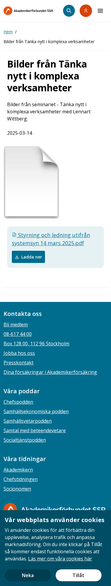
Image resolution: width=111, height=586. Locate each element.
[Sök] (69, 11)
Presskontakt (18, 362)
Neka (28, 575)
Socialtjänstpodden (25, 440)
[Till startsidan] (33, 11)
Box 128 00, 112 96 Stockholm (36, 343)
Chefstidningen (21, 479)
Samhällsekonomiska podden (36, 411)
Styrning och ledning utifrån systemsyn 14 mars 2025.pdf (51, 239)
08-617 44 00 (18, 334)
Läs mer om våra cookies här (60, 558)
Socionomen (17, 488)
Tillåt (78, 575)
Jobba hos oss (19, 353)
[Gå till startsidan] (54, 509)
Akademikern (18, 469)
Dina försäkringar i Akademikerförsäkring (50, 372)
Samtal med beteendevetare (35, 430)
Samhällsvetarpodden (28, 421)
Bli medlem (16, 324)
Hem (8, 32)
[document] (55, 548)
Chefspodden (18, 402)
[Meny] (100, 11)
